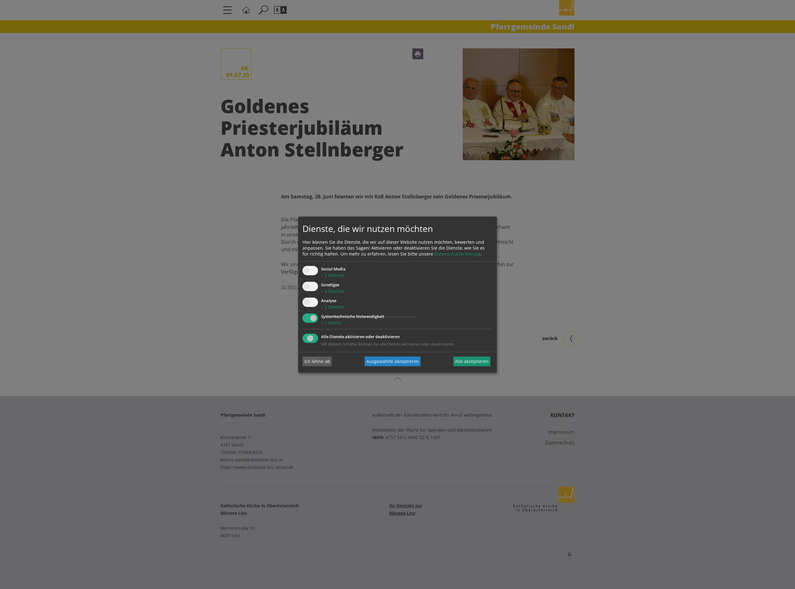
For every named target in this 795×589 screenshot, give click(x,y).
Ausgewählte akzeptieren (392, 361)
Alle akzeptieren (471, 361)
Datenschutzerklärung (457, 254)
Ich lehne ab (317, 361)
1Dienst (331, 323)
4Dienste (332, 291)
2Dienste (332, 276)
